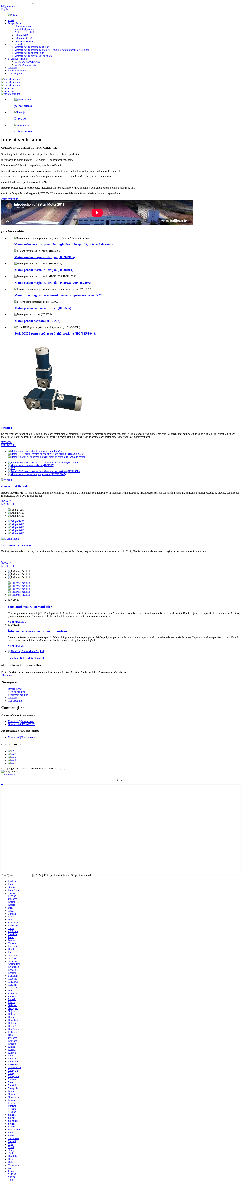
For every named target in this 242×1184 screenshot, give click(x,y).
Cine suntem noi (22, 26)
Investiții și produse (24, 29)
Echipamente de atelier (16, 545)
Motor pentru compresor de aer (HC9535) (42, 308)
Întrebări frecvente (17, 70)
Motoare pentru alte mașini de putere (33, 55)
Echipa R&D (21, 35)
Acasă (11, 20)
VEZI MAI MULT (18, 621)
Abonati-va (7, 675)
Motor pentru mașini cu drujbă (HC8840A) (43, 270)
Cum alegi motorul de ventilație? (30, 606)
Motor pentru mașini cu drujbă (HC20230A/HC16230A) (52, 282)
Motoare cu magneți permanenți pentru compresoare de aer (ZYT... (60, 295)
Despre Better (15, 23)
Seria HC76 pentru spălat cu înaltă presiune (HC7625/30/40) (55, 333)
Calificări (12, 67)
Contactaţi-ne (15, 73)
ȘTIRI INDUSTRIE (25, 64)
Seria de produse (16, 44)
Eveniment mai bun (18, 58)
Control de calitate (23, 41)
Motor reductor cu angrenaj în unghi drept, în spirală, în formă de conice (63, 244)
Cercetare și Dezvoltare (16, 486)
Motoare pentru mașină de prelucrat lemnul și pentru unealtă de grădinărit (52, 49)
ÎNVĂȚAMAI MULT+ (8, 444)
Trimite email (8, 774)
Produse (6, 427)
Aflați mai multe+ (10, 198)
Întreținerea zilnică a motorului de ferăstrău (37, 631)
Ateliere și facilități (24, 32)
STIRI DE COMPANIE (27, 61)
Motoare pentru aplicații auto (29, 52)
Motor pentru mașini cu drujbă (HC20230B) (44, 257)
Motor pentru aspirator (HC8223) (37, 321)
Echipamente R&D (24, 38)
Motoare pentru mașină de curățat (31, 47)
